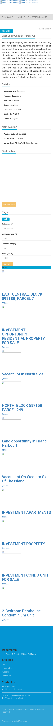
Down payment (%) (9, 234)
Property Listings (9, 668)
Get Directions (9, 204)
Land (5, 219)
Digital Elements (20, 721)
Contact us (6, 676)
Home (4, 664)
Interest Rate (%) (9, 244)
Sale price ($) (7, 224)
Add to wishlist (45, 29)
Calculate (7, 264)
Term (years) (7, 254)
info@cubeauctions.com (12, 689)
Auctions (5, 672)
